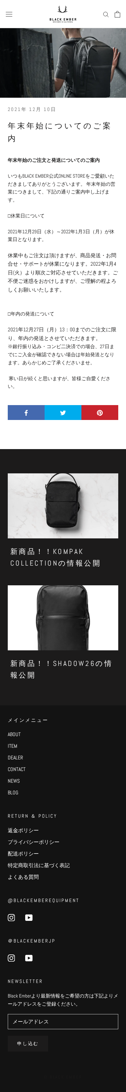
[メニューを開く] (9, 14)
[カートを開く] (117, 14)
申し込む (28, 1043)
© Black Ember (63, 1077)
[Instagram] (11, 917)
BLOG (13, 792)
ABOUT (14, 734)
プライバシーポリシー (33, 842)
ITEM (12, 746)
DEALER (15, 757)
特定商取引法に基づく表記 (39, 865)
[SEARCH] (106, 14)
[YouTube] (28, 917)
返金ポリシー (23, 830)
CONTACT (17, 769)
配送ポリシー (23, 853)
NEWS (14, 781)
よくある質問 (23, 877)
